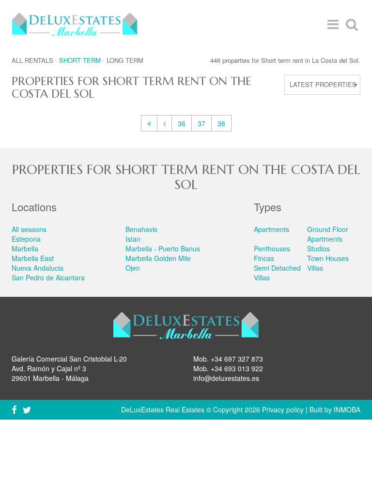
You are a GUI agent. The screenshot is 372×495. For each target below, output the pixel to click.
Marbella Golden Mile (158, 258)
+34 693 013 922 (237, 368)
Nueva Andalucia (37, 268)
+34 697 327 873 (237, 359)
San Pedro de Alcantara (48, 277)
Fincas (264, 258)
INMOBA (347, 409)
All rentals (32, 60)
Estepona (26, 239)
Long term (125, 60)
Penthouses (272, 248)
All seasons (29, 229)
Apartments (271, 229)
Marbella (25, 248)
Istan (132, 239)
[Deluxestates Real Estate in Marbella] (75, 24)
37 (201, 123)
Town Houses (328, 258)
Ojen (132, 268)
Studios (318, 248)
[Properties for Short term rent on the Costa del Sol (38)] (164, 123)
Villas (315, 268)
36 (182, 123)
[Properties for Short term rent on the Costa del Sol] (149, 123)
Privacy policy (283, 409)
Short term (80, 60)
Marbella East (33, 258)
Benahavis (141, 229)
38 (221, 123)
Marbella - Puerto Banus (162, 248)
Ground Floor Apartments (327, 234)
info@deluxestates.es (226, 378)
